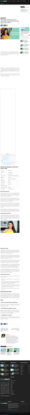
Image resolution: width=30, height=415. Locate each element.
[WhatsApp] (7, 25)
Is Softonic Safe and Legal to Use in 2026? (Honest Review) (16, 370)
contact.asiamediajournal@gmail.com (7, 395)
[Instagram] (23, 404)
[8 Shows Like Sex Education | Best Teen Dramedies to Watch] (22, 49)
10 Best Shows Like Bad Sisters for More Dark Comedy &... (26, 45)
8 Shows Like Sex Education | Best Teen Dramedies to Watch (26, 49)
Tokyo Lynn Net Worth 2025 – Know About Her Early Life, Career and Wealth (15, 329)
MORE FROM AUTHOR (9, 346)
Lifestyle (12, 387)
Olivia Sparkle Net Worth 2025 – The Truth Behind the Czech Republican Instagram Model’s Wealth (5, 329)
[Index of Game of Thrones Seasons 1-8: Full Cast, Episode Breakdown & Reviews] (12, 365)
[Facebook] (1, 25)
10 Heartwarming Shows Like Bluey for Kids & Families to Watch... (25, 33)
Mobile (11, 388)
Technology (12, 393)
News (11, 389)
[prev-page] (1, 356)
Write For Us (2, 3)
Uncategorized (12, 394)
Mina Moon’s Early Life (5, 156)
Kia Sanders (2, 23)
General (12, 386)
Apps (11, 379)
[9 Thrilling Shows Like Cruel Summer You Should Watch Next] (22, 52)
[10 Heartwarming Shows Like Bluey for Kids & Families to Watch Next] (3, 350)
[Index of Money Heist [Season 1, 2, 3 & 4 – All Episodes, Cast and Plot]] (12, 373)
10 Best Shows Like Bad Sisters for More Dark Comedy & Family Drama (16, 353)
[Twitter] (3, 25)
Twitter (9, 185)
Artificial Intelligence (13, 380)
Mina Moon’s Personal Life (6, 157)
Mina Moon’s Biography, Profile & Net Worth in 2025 (8, 155)
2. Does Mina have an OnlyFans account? (8, 163)
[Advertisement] (10, 12)
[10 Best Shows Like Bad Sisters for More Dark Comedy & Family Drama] (16, 350)
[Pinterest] (5, 25)
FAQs (2, 161)
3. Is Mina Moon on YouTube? (6, 164)
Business (12, 381)
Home (1, 5)
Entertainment (4, 5)
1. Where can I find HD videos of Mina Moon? (8, 162)
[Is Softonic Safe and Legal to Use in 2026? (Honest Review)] (12, 370)
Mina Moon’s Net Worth (4, 160)
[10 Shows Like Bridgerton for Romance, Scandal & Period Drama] (10, 350)
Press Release (12, 390)
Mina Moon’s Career (5, 158)
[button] (28, 1)
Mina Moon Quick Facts (5, 159)
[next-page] (2, 356)
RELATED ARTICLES (3, 346)
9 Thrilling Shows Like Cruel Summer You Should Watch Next (26, 52)
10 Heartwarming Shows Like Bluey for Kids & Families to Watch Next (3, 353)
